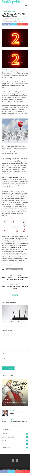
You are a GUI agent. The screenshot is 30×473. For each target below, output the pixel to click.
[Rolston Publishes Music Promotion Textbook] (5, 413)
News (12, 419)
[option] (15, 314)
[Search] (22, 6)
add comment (16, 20)
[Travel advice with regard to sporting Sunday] (5, 420)
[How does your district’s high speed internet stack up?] (15, 312)
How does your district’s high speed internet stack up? (14, 321)
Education (15, 433)
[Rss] (23, 460)
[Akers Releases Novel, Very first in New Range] (15, 392)
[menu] (26, 6)
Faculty (6, 399)
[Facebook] (6, 460)
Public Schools (15, 447)
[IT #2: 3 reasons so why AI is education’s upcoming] (15, 38)
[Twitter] (10, 460)
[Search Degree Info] (11, 2)
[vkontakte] (19, 460)
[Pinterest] (15, 460)
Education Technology (9, 11)
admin (19, 18)
